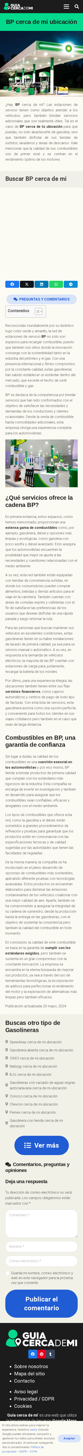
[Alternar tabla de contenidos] (36, 311)
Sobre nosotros (31, 1366)
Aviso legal (26, 1391)
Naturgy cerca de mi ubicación (33, 1066)
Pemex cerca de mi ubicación (33, 1112)
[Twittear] (27, 284)
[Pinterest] (41, 1354)
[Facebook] (32, 1354)
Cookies (23, 1406)
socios (33, 1429)
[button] (77, 6)
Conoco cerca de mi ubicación (34, 1096)
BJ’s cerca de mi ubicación (30, 1074)
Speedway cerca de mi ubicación (36, 1042)
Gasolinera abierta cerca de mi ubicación (41, 1050)
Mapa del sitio (29, 1373)
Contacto (24, 1381)
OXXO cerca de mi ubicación (32, 1058)
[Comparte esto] (12, 284)
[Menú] (66, 6)
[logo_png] (18, 6)
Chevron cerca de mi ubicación (34, 1104)
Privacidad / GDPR (34, 1399)
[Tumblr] (50, 1354)
